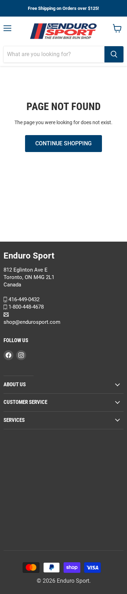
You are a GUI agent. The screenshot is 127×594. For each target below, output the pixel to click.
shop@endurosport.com (32, 322)
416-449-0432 (23, 299)
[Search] (113, 54)
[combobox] (54, 54)
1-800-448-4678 (25, 307)
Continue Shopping (63, 143)
